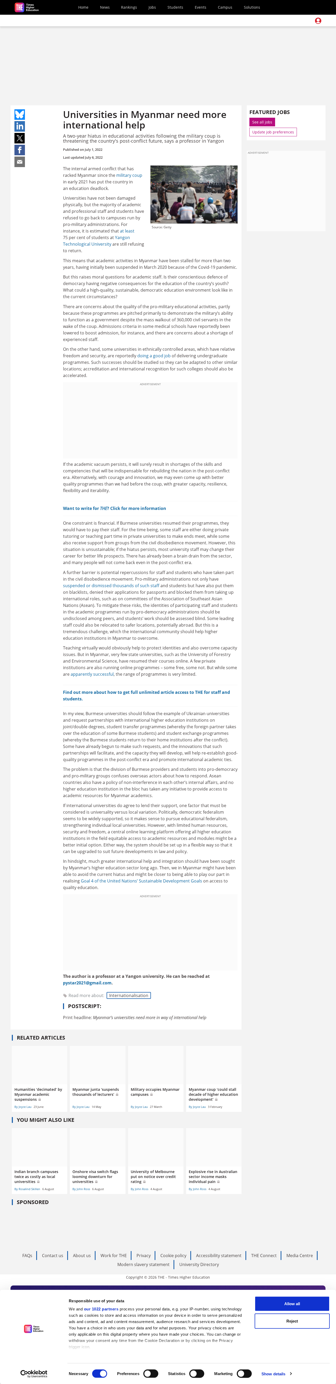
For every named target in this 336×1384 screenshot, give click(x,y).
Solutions (252, 7)
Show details (273, 1373)
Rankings (129, 7)
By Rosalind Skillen (27, 1189)
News (105, 7)
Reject (292, 1321)
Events (200, 7)
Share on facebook (19, 150)
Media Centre (299, 1255)
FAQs (27, 1255)
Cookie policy (173, 1255)
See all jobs (262, 122)
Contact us (52, 1255)
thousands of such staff (136, 585)
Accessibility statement (219, 1255)
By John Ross (81, 1189)
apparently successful (92, 674)
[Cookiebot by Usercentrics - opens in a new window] (34, 1374)
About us (82, 1255)
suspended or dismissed (87, 585)
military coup (129, 175)
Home (83, 7)
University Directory (199, 1264)
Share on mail (19, 162)
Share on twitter (19, 138)
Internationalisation (128, 995)
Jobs (152, 7)
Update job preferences (273, 132)
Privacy (143, 1255)
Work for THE (114, 1255)
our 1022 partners (101, 1309)
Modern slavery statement (143, 1264)
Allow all (292, 1304)
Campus (225, 7)
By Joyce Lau (23, 1107)
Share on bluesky (19, 114)
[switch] (150, 1373)
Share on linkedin (19, 126)
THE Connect (264, 1255)
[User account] (318, 21)
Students (175, 7)
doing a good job (154, 356)
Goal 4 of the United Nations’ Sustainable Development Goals (141, 881)
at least (127, 231)
